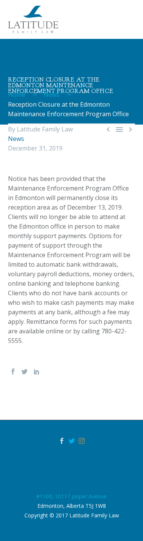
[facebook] (62, 441)
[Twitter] (24, 371)
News (16, 138)
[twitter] (72, 441)
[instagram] (82, 441)
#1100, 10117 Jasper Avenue (71, 496)
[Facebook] (13, 371)
